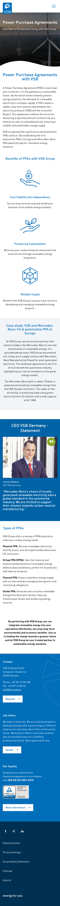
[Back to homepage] (7, 10)
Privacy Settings (12, 852)
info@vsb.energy (12, 689)
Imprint (7, 880)
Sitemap (7, 870)
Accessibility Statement (16, 861)
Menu (53, 6)
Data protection (11, 843)
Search (43, 6)
